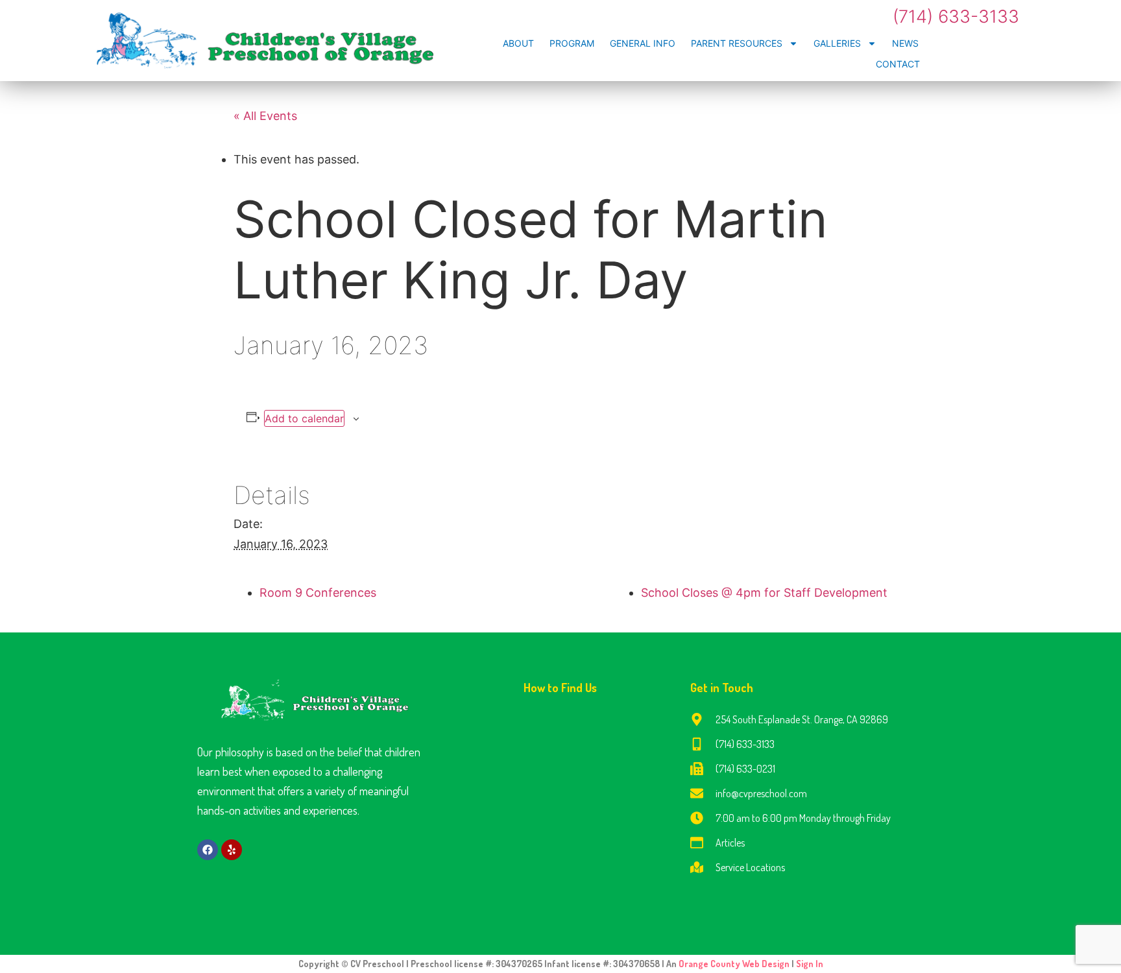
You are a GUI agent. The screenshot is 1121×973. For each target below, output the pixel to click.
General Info (642, 43)
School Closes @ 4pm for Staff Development (764, 592)
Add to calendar (304, 418)
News (905, 43)
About (518, 43)
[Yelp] (231, 849)
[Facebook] (207, 849)
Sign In (809, 963)
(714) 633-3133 (956, 16)
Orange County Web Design (735, 963)
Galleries (837, 43)
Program (571, 43)
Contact (898, 63)
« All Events (265, 116)
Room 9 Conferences (317, 592)
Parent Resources (736, 43)
